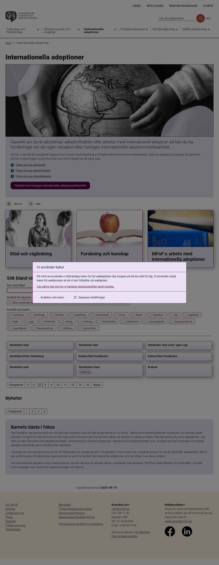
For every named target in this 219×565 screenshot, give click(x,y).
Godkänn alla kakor (52, 297)
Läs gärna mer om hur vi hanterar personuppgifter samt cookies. (75, 286)
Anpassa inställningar (92, 297)
